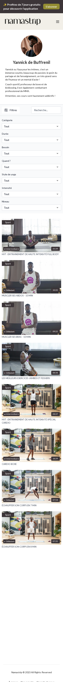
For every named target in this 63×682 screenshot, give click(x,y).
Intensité (7, 187)
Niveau (5, 201)
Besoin (5, 147)
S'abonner (51, 6)
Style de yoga (9, 174)
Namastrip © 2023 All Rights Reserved (31, 672)
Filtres (13, 110)
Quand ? (6, 160)
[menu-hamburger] (58, 21)
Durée (5, 133)
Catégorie (7, 120)
